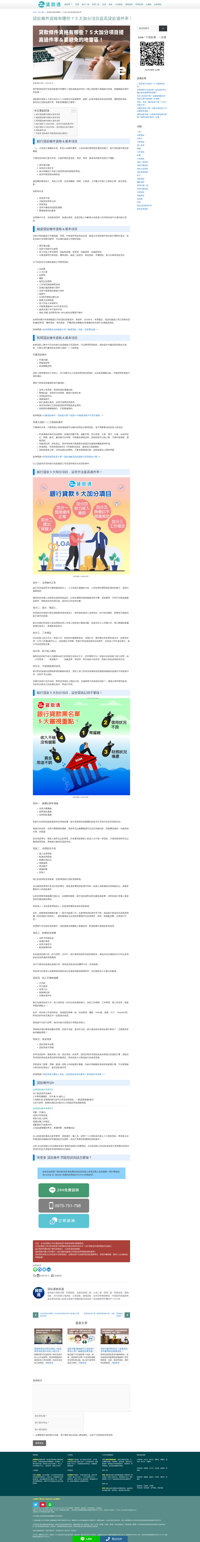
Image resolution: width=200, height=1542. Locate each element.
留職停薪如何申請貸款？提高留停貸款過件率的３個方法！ (47, 1350)
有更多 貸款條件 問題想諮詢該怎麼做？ (52, 133)
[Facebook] (40, 1269)
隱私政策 (42, 1499)
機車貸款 (140, 182)
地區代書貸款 (142, 165)
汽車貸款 (140, 192)
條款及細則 (49, 1499)
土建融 (148, 4)
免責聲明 (35, 1499)
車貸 (110, 4)
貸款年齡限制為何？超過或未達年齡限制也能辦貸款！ (114, 1350)
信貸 (104, 4)
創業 (139, 155)
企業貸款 (157, 4)
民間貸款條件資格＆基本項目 (48, 121)
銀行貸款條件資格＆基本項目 (48, 114)
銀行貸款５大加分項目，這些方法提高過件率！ (55, 124)
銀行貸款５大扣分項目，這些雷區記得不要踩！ (55, 127)
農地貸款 (129, 4)
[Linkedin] (49, 1269)
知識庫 (140, 199)
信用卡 (140, 138)
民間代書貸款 (142, 189)
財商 (139, 202)
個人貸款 (41, 12)
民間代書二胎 (142, 185)
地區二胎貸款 (142, 162)
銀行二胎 (85, 4)
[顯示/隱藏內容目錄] (72, 111)
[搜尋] (163, 28)
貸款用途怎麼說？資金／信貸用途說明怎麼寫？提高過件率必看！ (73, 1074)
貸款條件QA (41, 130)
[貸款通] (50, 4)
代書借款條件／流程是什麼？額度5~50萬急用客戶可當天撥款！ (72, 415)
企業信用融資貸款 (110, 1459)
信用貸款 (140, 142)
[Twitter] (44, 1269)
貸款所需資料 (142, 209)
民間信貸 (139, 4)
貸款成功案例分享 (144, 206)
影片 (139, 175)
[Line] (35, 1269)
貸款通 (67, 4)
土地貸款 (119, 4)
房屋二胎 (105, 1475)
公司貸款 (140, 152)
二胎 (139, 132)
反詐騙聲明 (56, 1499)
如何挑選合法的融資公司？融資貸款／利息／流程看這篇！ (70, 329)
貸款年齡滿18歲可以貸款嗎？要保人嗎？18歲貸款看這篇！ (81, 1350)
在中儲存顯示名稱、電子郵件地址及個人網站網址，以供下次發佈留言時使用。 (75, 1435)
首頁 (34, 12)
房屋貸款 (140, 179)
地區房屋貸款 (142, 172)
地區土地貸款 (142, 169)
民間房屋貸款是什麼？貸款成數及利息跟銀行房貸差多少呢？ (71, 457)
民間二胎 (95, 4)
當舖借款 (140, 195)
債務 (139, 149)
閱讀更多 (49, 1363)
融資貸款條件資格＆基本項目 (48, 117)
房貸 (77, 4)
